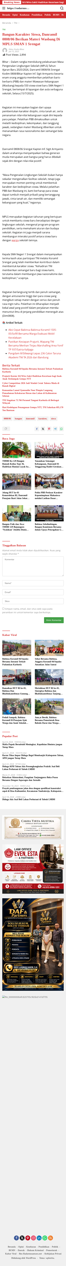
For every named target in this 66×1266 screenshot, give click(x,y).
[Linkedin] (39, 1238)
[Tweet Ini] (43, 429)
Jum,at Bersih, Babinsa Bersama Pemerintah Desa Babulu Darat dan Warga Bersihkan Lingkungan (47, 720)
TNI (4, 29)
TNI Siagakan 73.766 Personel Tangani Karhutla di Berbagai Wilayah (30, 401)
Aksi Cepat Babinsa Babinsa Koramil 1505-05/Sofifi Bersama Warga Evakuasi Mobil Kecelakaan (32, 333)
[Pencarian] (62, 8)
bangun (18, 418)
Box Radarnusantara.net (30, 1254)
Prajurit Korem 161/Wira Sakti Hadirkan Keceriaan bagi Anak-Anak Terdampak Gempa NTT (32, 377)
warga (15, 240)
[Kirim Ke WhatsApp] (61, 429)
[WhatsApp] (44, 1238)
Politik (55, 1247)
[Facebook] (16, 1238)
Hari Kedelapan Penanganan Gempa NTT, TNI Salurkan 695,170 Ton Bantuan (32, 408)
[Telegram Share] (55, 429)
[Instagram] (33, 1238)
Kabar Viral (10, 1254)
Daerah (21, 1250)
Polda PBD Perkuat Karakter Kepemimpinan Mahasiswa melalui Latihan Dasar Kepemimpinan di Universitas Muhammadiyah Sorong (49, 495)
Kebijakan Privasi (53, 1254)
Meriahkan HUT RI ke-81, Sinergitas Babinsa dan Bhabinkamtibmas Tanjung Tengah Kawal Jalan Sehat (47, 691)
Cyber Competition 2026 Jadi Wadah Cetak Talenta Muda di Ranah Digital (30, 384)
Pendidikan (44, 1247)
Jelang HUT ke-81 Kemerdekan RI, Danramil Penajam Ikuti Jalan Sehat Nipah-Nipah (14, 495)
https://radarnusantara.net (18, 8)
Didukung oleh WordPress (23, 1258)
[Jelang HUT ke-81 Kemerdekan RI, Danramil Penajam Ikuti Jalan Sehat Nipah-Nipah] (16, 482)
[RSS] (50, 1238)
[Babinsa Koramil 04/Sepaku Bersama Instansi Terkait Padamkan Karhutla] (16, 648)
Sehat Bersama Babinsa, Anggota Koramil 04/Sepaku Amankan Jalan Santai (48, 662)
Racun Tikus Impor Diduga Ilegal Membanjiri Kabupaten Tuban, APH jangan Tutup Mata (33, 756)
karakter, (43, 418)
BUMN (12, 1250)
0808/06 (7, 418)
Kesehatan (31, 1247)
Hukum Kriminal (35, 1250)
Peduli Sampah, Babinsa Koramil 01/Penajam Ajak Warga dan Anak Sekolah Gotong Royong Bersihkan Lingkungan (14, 720)
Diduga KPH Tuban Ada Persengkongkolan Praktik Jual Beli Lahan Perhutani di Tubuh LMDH (31, 767)
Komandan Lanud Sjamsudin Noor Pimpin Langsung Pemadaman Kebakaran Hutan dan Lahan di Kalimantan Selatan (29, 393)
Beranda (12, 1247)
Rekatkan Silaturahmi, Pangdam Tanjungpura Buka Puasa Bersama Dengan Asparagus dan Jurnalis (30, 778)
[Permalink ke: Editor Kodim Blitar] (4, 50)
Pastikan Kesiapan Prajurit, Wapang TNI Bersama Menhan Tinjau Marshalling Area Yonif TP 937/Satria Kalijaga (35, 345)
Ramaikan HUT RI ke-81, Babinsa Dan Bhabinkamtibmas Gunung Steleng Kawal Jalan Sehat (15, 691)
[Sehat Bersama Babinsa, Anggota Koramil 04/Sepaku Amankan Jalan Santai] (49, 648)
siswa (53, 418)
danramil (30, 418)
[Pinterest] (27, 1238)
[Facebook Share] (37, 429)
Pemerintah (51, 1250)
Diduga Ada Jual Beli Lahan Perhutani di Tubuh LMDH (28, 799)
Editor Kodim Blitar (16, 49)
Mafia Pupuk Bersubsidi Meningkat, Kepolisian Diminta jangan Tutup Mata (32, 745)
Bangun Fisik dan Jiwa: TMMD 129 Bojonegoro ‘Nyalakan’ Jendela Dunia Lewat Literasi (14, 527)
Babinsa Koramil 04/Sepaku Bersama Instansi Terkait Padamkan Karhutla (32, 370)
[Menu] (4, 8)
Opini (21, 1247)
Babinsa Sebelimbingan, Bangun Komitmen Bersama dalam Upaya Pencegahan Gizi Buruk (49, 527)
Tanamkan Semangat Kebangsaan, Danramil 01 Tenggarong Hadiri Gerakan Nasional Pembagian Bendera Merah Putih (48, 464)
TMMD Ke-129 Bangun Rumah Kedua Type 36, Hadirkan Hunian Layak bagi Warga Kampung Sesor (16, 464)
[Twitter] (22, 1238)
